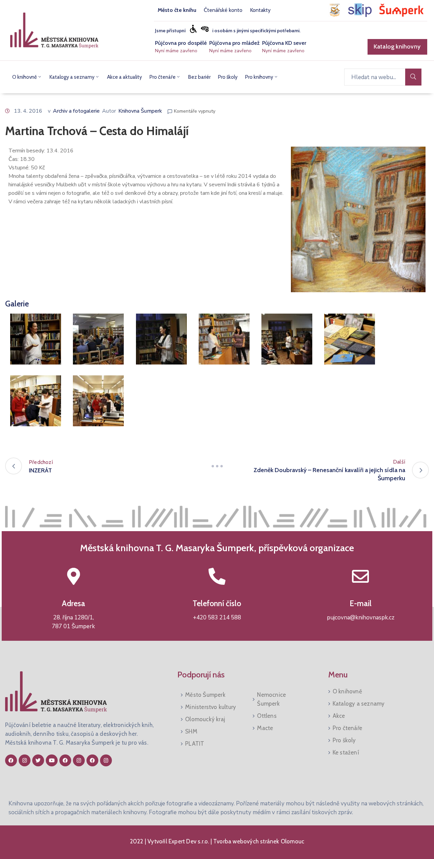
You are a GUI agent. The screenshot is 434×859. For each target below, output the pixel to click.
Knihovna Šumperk (140, 111)
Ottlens (266, 715)
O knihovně (24, 77)
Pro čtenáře (163, 77)
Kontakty (260, 10)
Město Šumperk (205, 694)
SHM (191, 731)
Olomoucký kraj (205, 719)
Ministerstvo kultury (210, 707)
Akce (339, 715)
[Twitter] (38, 760)
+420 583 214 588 (217, 617)
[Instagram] (25, 760)
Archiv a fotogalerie (76, 111)
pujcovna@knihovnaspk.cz (360, 617)
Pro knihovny (259, 77)
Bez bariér (199, 77)
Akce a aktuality (124, 77)
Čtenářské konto (223, 10)
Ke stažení (346, 752)
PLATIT (194, 743)
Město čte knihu (177, 10)
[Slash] (217, 465)
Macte (265, 728)
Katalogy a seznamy (72, 77)
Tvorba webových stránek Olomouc (258, 841)
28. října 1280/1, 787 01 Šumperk (73, 622)
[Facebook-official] (11, 760)
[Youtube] (52, 760)
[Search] (413, 77)
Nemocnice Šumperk (271, 699)
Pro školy (228, 77)
